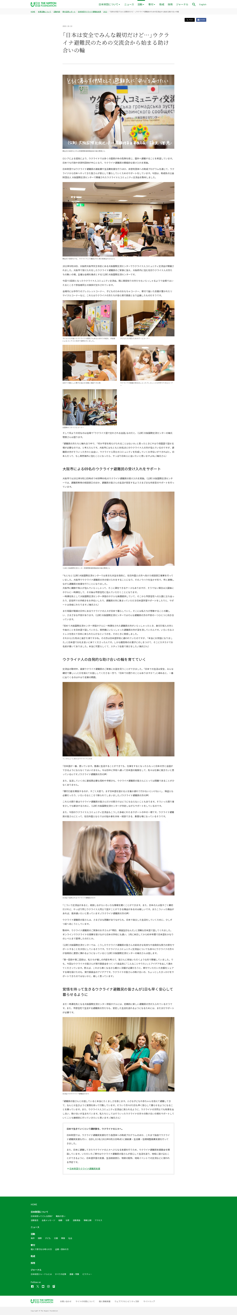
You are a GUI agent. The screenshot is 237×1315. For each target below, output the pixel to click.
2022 (105, 11)
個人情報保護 (104, 1301)
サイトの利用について (85, 1301)
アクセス (98, 1220)
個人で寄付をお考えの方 (41, 1249)
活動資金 (76, 1220)
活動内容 (56, 11)
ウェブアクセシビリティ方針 (127, 1301)
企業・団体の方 (62, 1249)
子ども (48, 1238)
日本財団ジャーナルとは (41, 1274)
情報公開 (87, 1220)
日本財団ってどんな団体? (42, 1216)
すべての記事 (60, 1274)
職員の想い (60, 1216)
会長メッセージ (48, 1220)
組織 (60, 1220)
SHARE (202, 20)
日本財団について (108, 4)
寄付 (150, 4)
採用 (170, 4)
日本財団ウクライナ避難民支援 (89, 11)
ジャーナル (182, 4)
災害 (56, 1238)
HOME (33, 11)
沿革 (67, 1220)
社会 (70, 1238)
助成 (161, 4)
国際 (40, 1238)
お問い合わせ (65, 1301)
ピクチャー (87, 1274)
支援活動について (44, 11)
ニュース (129, 4)
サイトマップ (149, 1301)
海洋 (33, 1238)
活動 (139, 4)
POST (190, 20)
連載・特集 (74, 1274)
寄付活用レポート (69, 11)
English (202, 4)
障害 (63, 1238)
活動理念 (34, 1220)
